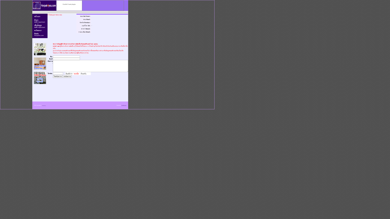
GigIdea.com (123, 105)
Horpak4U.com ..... (44, 105)
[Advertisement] (80, 12)
